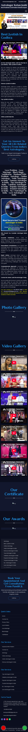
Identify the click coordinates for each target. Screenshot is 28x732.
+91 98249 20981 (22, 1)
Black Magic (18, 172)
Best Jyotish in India (9, 543)
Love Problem (11, 170)
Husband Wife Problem (8, 646)
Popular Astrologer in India (11, 558)
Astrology (14, 176)
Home (3, 616)
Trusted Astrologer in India (11, 560)
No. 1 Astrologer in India (10, 563)
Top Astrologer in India (10, 553)
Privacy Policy (5, 622)
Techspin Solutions (21, 730)
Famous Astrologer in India (11, 551)
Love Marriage (6, 628)
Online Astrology (8, 546)
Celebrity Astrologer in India (11, 555)
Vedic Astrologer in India (10, 548)
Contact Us (5, 619)
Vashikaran (7, 174)
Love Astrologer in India (17, 194)
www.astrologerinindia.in (9, 715)
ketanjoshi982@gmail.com (9, 1)
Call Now (14, 159)
